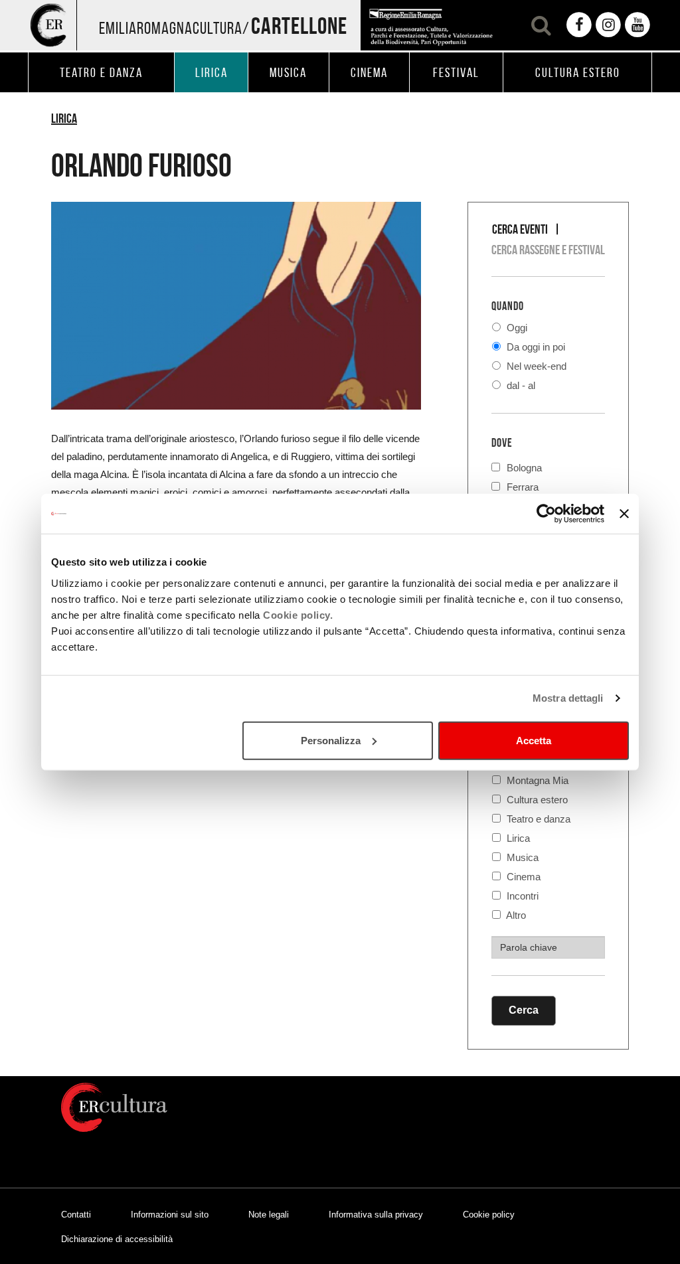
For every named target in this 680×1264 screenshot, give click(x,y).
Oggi (515, 327)
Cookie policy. (298, 614)
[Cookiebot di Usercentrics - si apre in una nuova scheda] (546, 514)
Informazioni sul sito (170, 1215)
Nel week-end (535, 366)
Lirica (64, 118)
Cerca (524, 1010)
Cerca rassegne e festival (548, 249)
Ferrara (523, 485)
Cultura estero (536, 799)
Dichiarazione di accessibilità (117, 1239)
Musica (521, 857)
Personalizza (331, 740)
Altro (515, 915)
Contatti (76, 1215)
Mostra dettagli (568, 698)
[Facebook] (579, 25)
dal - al (519, 385)
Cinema (522, 876)
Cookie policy (489, 1215)
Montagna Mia (536, 780)
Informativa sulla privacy (376, 1215)
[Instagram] (608, 25)
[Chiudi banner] (624, 513)
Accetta (533, 740)
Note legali (268, 1215)
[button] (539, 25)
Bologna (524, 466)
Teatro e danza (537, 819)
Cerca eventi (520, 229)
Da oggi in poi (534, 347)
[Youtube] (637, 25)
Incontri (521, 896)
